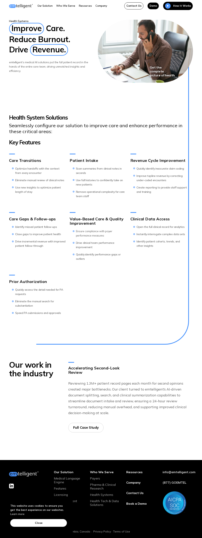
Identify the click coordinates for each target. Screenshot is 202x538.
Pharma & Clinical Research (103, 486)
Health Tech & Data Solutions (104, 503)
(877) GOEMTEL (174, 482)
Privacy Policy (102, 531)
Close (38, 523)
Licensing (61, 495)
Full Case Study (86, 427)
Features (60, 488)
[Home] (21, 6)
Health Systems (101, 495)
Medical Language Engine (67, 480)
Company (101, 5)
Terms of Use (121, 531)
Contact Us (133, 5)
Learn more (17, 514)
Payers (95, 478)
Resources (85, 5)
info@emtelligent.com (178, 472)
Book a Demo (136, 504)
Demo (153, 5)
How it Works (182, 5)
